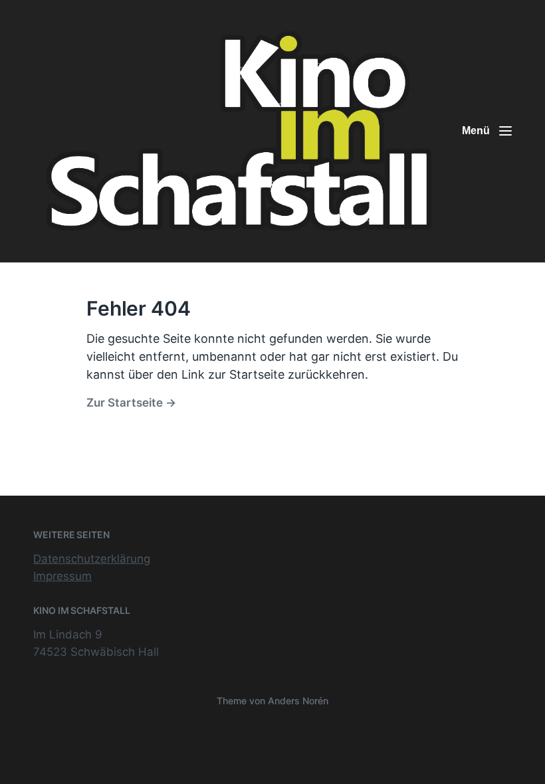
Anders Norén (298, 700)
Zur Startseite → (131, 402)
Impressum (62, 576)
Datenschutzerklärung (91, 558)
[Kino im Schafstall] (239, 131)
